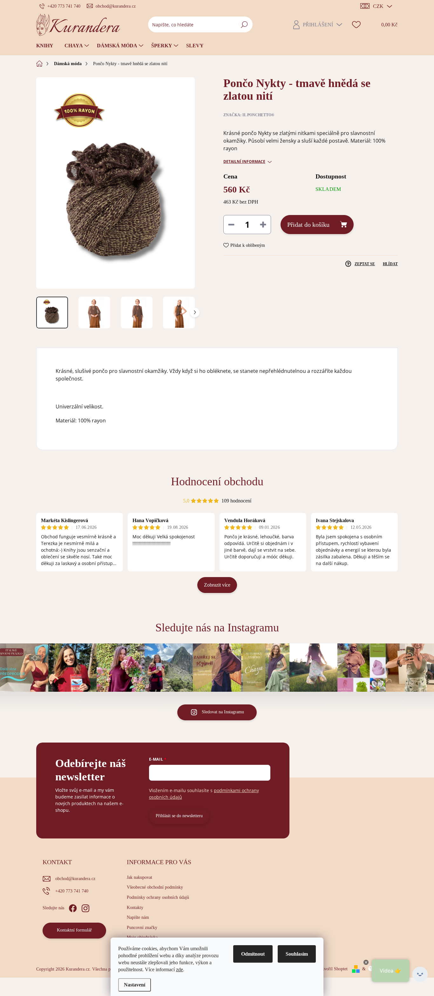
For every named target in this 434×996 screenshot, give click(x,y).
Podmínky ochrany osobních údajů (158, 897)
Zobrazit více (217, 585)
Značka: (248, 115)
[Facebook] (73, 907)
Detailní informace (244, 161)
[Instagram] (85, 907)
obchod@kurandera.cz (75, 878)
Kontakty (135, 907)
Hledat (244, 24)
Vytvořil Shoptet (333, 968)
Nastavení (134, 984)
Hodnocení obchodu (217, 481)
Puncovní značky (142, 927)
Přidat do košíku (308, 224)
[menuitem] (47, 45)
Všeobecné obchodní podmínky (155, 887)
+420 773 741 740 (71, 891)
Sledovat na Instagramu (223, 712)
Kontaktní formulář (74, 930)
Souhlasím (297, 954)
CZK (378, 6)
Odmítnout (253, 954)
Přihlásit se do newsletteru (179, 815)
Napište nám (138, 917)
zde (179, 969)
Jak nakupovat (139, 877)
